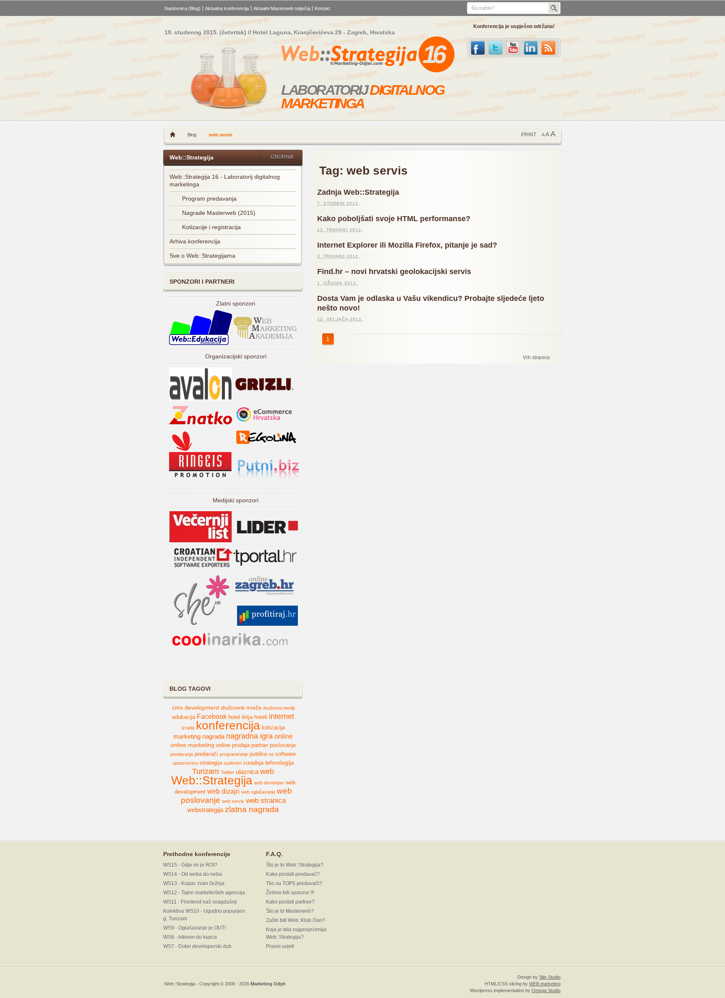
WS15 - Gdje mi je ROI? (190, 865)
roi (271, 754)
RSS (548, 48)
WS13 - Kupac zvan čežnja (193, 883)
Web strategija (349, 56)
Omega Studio (546, 990)
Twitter (495, 48)
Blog (192, 134)
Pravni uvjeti (280, 946)
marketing (187, 736)
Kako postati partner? (290, 902)
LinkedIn (530, 48)
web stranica (266, 801)
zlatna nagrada (252, 809)
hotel (234, 717)
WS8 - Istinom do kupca (190, 937)
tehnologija (279, 763)
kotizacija (273, 728)
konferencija (228, 725)
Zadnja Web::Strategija (358, 192)
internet (281, 716)
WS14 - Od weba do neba (192, 874)
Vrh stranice (536, 358)
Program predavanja (209, 198)
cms (177, 708)
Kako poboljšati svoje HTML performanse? (393, 218)
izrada (188, 727)
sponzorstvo (185, 762)
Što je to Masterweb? (290, 911)
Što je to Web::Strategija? (294, 865)
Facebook (478, 48)
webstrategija (205, 810)
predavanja (181, 754)
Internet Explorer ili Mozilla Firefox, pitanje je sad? (407, 245)
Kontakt (322, 8)
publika (258, 754)
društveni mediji (279, 708)
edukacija (183, 717)
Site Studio (550, 977)
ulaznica (247, 771)
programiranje (234, 754)
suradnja (253, 763)
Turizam (205, 771)
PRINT (528, 135)
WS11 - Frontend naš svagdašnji (200, 902)
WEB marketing (545, 983)
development (202, 708)
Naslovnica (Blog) (182, 8)
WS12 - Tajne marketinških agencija (204, 893)
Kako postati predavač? (293, 874)
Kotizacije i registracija (211, 227)
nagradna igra (249, 736)
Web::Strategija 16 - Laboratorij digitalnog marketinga (225, 180)
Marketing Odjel (267, 983)
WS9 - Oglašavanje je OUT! (194, 928)
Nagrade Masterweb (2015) (219, 212)
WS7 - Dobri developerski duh (197, 946)
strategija (211, 763)
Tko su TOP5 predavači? (294, 883)
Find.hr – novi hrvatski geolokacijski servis (394, 271)
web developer (269, 782)
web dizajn (223, 791)
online (283, 736)
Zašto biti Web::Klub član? (295, 920)
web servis (233, 801)
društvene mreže (241, 708)
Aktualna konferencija (227, 8)
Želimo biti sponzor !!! (290, 893)
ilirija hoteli (254, 717)
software (285, 754)
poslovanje (283, 745)
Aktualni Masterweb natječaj (281, 8)
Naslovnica (173, 135)
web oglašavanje (258, 791)
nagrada (213, 736)
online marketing (192, 745)
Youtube (513, 48)
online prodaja (233, 745)
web (267, 771)
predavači (206, 754)
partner (259, 745)
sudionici (232, 762)
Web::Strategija (212, 780)
